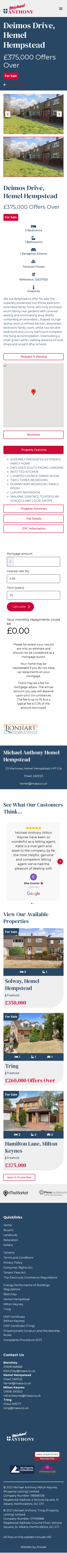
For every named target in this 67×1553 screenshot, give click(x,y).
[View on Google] (33, 876)
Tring (12, 1066)
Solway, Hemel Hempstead (22, 984)
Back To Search (17, 85)
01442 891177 (12, 1404)
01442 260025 (33, 776)
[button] (61, 8)
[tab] (33, 450)
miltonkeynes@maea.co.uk (22, 1395)
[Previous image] (7, 114)
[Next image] (59, 114)
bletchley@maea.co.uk (19, 1371)
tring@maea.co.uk (16, 1408)
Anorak (41, 1547)
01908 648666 (12, 1366)
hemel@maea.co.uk (33, 783)
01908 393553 (13, 1391)
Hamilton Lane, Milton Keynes (31, 1147)
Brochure (33, 434)
